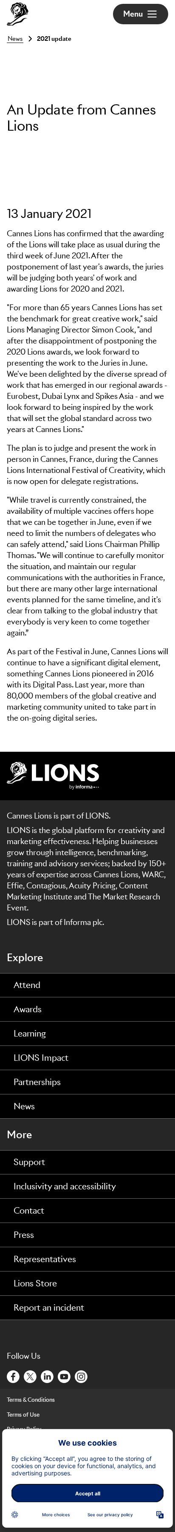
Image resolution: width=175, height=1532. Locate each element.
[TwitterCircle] (30, 1375)
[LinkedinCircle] (47, 1375)
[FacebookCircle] (13, 1375)
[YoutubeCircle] (64, 1375)
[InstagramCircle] (81, 1375)
